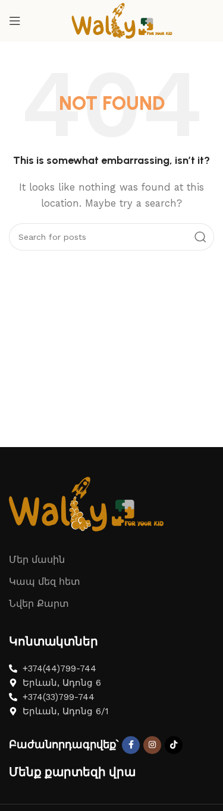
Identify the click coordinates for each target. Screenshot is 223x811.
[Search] (200, 237)
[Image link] (86, 503)
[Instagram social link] (152, 745)
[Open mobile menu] (15, 21)
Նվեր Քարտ (39, 603)
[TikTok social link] (174, 745)
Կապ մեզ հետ (44, 581)
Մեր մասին (37, 559)
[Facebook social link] (131, 745)
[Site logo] (122, 20)
